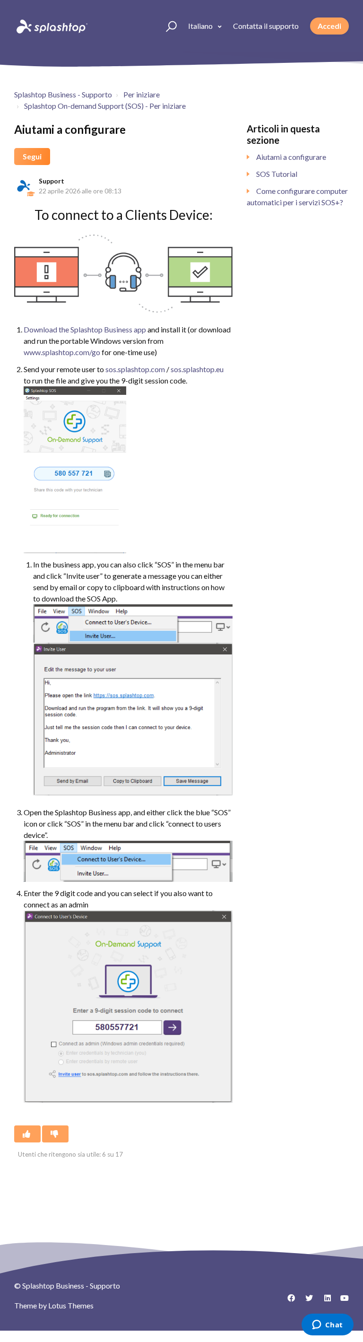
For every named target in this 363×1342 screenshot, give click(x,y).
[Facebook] (288, 1301)
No (55, 1133)
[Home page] (51, 26)
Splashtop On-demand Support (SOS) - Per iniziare (105, 105)
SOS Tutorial (276, 173)
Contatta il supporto (266, 25)
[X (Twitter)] (306, 1301)
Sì (27, 1133)
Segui (32, 156)
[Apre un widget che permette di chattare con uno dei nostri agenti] (327, 1325)
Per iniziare (141, 94)
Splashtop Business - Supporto (63, 94)
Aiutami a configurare (291, 156)
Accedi (329, 25)
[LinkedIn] (324, 1301)
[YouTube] (342, 1301)
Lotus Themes (71, 1305)
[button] (167, 26)
